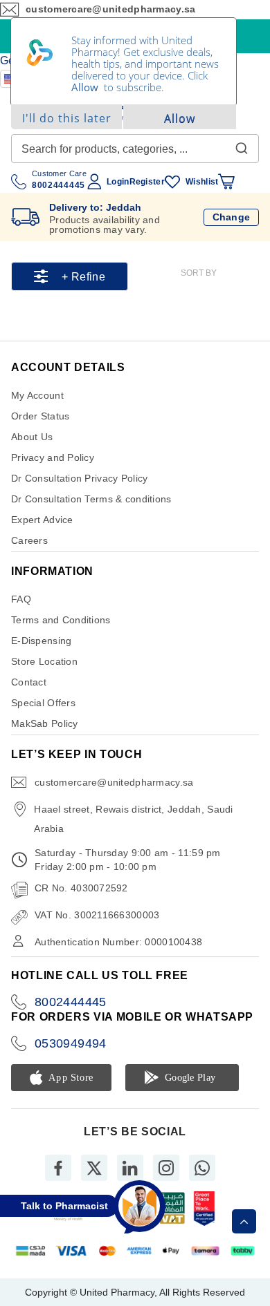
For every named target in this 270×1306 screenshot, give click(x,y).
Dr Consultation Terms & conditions (91, 498)
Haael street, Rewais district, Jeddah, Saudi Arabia (133, 819)
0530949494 (71, 1043)
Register (147, 182)
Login (118, 182)
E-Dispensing (41, 640)
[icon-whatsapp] (202, 1168)
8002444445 (71, 1002)
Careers (29, 540)
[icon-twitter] (94, 1168)
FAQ (21, 599)
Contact (28, 682)
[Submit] (241, 145)
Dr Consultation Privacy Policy (79, 478)
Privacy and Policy (52, 457)
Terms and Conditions (61, 619)
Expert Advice (42, 519)
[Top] (244, 1221)
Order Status (40, 416)
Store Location (44, 661)
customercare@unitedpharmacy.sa (114, 782)
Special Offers (43, 702)
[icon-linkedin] (130, 1168)
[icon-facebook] (58, 1168)
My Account (37, 395)
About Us (32, 436)
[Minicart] (226, 181)
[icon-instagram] (166, 1168)
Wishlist (202, 182)
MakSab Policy (44, 723)
